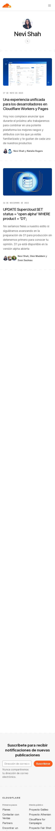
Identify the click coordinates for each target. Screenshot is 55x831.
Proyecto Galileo (38, 809)
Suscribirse (43, 763)
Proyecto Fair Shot (40, 827)
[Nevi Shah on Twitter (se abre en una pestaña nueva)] (27, 41)
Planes (6, 809)
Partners (7, 823)
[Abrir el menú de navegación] (49, 5)
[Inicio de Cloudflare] (6, 5)
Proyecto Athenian (40, 814)
